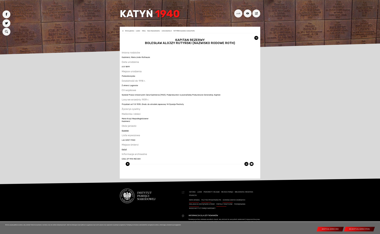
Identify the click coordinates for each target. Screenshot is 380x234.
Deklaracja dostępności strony (202, 204)
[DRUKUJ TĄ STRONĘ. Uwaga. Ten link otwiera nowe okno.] (246, 164)
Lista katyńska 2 (167, 31)
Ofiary (144, 31)
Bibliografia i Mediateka (244, 192)
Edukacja (193, 195)
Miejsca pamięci (227, 192)
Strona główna (129, 31)
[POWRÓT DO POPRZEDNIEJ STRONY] (128, 164)
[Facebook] (6, 14)
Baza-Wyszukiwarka (153, 31)
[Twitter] (6, 23)
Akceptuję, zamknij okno (330, 229)
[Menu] (256, 13)
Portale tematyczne (224, 204)
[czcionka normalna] (236, 14)
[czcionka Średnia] (238, 14)
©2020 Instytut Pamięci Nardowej (202, 208)
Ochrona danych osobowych (234, 200)
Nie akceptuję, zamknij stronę (359, 229)
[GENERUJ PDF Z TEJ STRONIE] (252, 164)
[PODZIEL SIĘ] (256, 38)
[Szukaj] (6, 32)
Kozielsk (125, 131)
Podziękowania (239, 204)
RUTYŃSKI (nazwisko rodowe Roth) (184, 31)
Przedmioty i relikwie (212, 192)
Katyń (150, 14)
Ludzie (138, 31)
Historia (192, 192)
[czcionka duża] (239, 13)
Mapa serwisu (194, 200)
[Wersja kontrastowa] (248, 13)
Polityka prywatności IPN (211, 200)
